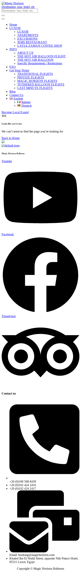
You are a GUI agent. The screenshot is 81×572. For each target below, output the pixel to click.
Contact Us (16, 95)
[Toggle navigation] (3, 19)
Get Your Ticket (19, 70)
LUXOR (15, 28)
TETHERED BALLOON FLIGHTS (40, 84)
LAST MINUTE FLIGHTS (34, 88)
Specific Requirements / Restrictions (39, 63)
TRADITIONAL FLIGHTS (35, 74)
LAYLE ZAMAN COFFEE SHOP (39, 45)
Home (13, 24)
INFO (13, 49)
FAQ (12, 66)
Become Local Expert (15, 112)
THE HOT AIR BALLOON (35, 59)
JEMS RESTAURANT (32, 42)
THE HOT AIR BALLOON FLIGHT (41, 56)
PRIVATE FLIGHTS (30, 77)
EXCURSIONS (27, 38)
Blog (12, 91)
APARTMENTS (27, 35)
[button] (40, 7)
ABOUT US (25, 52)
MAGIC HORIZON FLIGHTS (37, 81)
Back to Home (11, 138)
